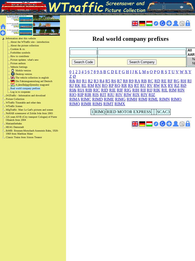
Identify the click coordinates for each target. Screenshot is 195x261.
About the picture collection (24, 45)
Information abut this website (21, 38)
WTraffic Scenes (14, 106)
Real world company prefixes (25, 88)
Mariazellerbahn (14, 123)
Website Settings (18, 67)
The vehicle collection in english (32, 77)
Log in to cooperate (20, 91)
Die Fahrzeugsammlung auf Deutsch (33, 81)
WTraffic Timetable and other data (23, 102)
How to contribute (19, 56)
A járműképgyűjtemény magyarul (32, 84)
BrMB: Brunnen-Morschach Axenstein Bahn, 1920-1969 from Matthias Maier (32, 132)
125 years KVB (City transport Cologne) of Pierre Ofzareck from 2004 (31, 118)
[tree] (29, 88)
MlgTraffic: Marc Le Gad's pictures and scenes (29, 109)
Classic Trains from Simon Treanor (24, 137)
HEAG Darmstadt (15, 127)
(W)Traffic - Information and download (25, 95)
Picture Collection (15, 99)
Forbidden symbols (20, 52)
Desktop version (23, 74)
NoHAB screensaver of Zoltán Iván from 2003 (29, 113)
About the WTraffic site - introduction (29, 42)
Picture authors (18, 63)
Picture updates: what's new (24, 59)
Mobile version (23, 70)
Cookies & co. (17, 49)
